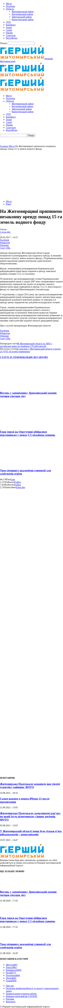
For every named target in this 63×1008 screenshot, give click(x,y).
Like (13, 479)
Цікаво (9, 32)
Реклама (10, 999)
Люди (11, 978)
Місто (9, 3)
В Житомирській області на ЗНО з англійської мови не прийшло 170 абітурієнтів (26, 344)
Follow (18, 482)
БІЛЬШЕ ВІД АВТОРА (35, 357)
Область (10, 9)
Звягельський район (22, 17)
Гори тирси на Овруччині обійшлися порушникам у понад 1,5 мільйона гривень (27, 433)
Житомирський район (23, 11)
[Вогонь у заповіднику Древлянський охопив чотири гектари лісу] (17, 387)
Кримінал (11, 25)
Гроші (9, 27)
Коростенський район (23, 19)
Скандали (11, 35)
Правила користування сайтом (21, 993)
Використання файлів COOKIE (21, 996)
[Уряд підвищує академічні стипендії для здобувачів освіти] (17, 464)
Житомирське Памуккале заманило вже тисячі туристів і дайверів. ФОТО (30, 785)
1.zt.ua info (5, 232)
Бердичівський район (22, 14)
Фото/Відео (11, 38)
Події (11, 973)
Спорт (9, 30)
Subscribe (20, 487)
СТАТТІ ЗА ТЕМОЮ (11, 357)
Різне (8, 204)
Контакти (10, 1001)
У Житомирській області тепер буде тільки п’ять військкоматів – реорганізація (31, 833)
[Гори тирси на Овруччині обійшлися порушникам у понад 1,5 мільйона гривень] (17, 426)
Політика (10, 6)
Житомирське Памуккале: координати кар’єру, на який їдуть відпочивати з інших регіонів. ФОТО (30, 816)
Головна (4, 146)
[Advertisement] (31, 175)
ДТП (8, 22)
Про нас (10, 985)
